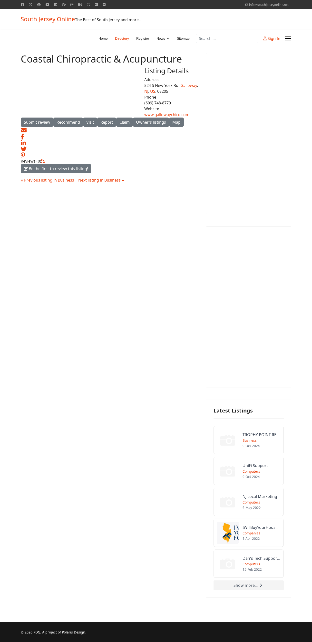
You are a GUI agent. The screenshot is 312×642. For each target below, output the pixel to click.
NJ (146, 91)
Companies (251, 533)
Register (142, 38)
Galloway (188, 85)
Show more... (246, 585)
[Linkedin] (55, 4)
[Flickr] (96, 4)
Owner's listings (151, 122)
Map (176, 122)
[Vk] (104, 4)
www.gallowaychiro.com (166, 114)
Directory (122, 38)
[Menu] (288, 38)
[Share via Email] (24, 129)
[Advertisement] (249, 134)
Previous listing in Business (48, 180)
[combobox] (227, 38)
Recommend (68, 122)
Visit (90, 122)
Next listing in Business (101, 180)
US (152, 91)
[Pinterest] (39, 4)
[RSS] (43, 161)
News (160, 38)
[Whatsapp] (88, 4)
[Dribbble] (64, 4)
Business (250, 440)
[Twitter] (30, 4)
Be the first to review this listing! (58, 168)
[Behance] (80, 4)
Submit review (37, 122)
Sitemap (183, 38)
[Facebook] (22, 4)
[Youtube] (47, 4)
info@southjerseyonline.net (269, 5)
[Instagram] (71, 4)
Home (103, 38)
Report (106, 122)
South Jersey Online (48, 19)
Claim (124, 122)
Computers (251, 471)
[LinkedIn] (23, 142)
